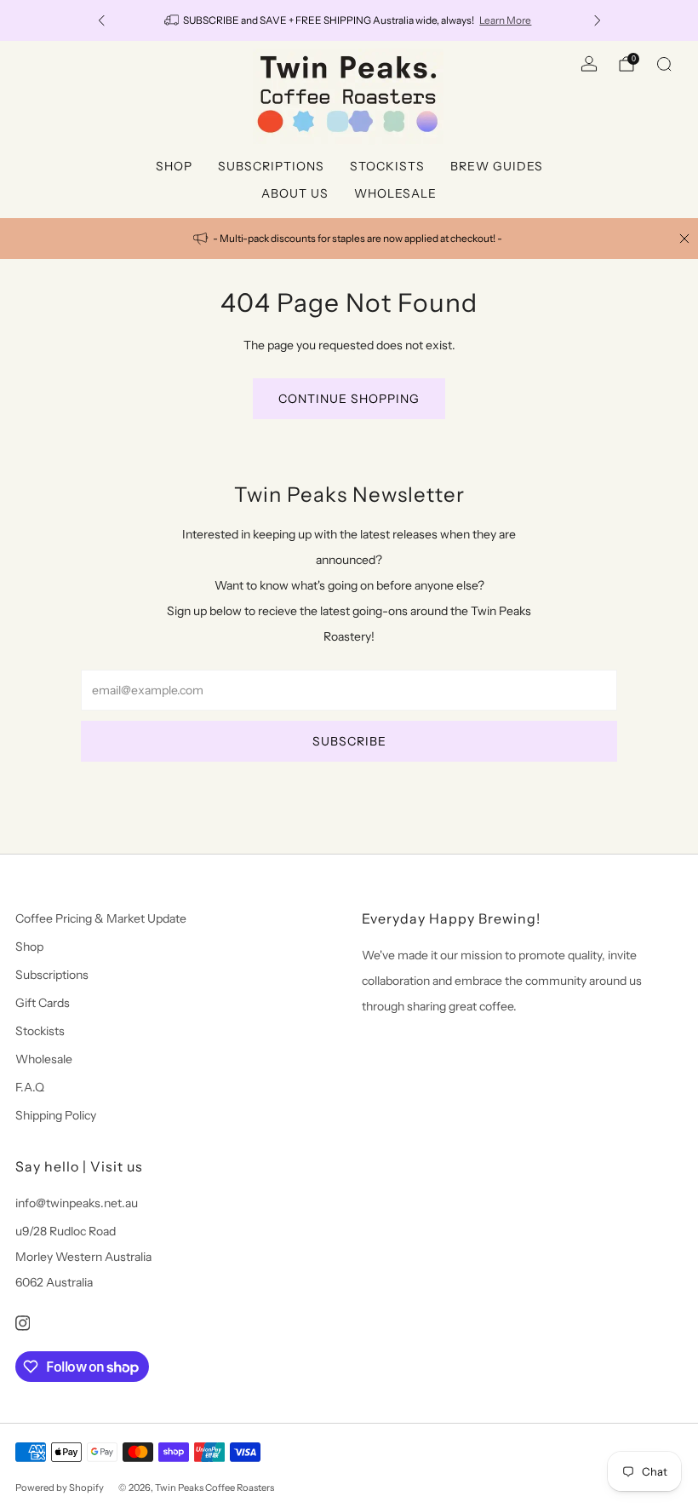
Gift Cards (42, 1002)
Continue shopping (349, 398)
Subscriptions (52, 974)
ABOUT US (295, 193)
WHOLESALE (395, 193)
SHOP (174, 166)
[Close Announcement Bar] (684, 238)
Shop (29, 946)
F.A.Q (29, 1087)
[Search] (663, 63)
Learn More (505, 20)
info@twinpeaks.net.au (76, 1203)
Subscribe (349, 741)
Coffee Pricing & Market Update (100, 918)
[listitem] (349, 20)
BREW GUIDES (496, 166)
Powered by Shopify (59, 1488)
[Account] (589, 63)
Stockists (40, 1031)
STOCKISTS (387, 166)
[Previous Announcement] (101, 20)
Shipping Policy (55, 1115)
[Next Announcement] (597, 20)
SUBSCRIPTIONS (271, 166)
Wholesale (43, 1059)
